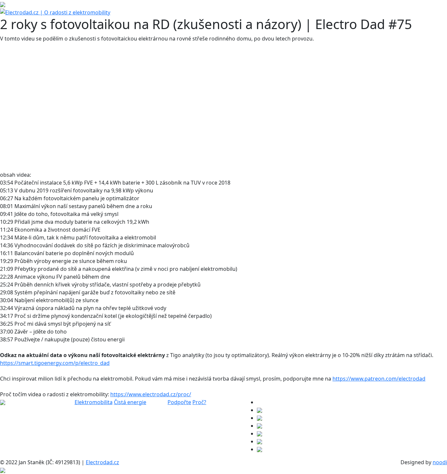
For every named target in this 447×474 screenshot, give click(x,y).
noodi (440, 462)
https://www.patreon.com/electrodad (378, 378)
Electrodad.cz (102, 462)
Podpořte (179, 402)
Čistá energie (130, 402)
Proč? (199, 402)
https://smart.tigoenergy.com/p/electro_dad (55, 363)
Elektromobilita (94, 402)
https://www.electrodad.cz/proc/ (150, 394)
